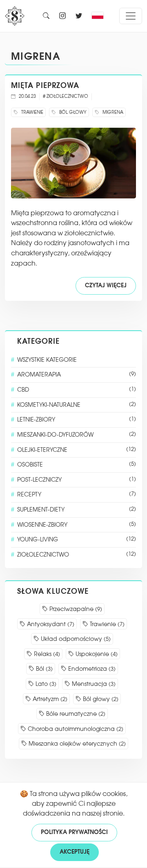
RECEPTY (76, 494)
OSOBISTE (76, 465)
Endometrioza (91, 669)
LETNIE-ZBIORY (76, 420)
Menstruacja (93, 684)
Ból (43, 669)
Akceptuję (74, 852)
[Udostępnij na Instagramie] (62, 16)
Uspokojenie (96, 654)
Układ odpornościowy (75, 639)
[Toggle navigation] (130, 16)
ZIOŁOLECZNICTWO (76, 555)
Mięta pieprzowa (45, 85)
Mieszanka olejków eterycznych (76, 744)
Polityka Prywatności (74, 832)
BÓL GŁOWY (72, 112)
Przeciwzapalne (75, 609)
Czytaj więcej (106, 286)
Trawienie (106, 624)
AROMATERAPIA (76, 375)
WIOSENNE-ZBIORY (76, 525)
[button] (99, 16)
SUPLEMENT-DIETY (76, 510)
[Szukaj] (46, 16)
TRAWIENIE (31, 112)
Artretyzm (49, 699)
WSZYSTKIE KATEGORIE (47, 360)
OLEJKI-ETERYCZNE (76, 450)
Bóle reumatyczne (75, 714)
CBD (76, 390)
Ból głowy (99, 699)
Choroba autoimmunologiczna (74, 729)
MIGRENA (35, 56)
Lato (45, 684)
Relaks (46, 654)
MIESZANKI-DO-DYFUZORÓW (76, 435)
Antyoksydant (49, 624)
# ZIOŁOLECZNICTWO (65, 96)
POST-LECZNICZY (76, 480)
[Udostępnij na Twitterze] (79, 16)
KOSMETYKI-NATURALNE (76, 405)
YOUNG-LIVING (76, 540)
